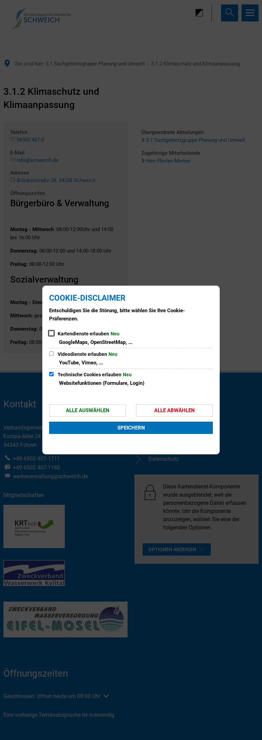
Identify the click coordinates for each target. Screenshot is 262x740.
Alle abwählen (174, 410)
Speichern (131, 428)
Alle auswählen (88, 410)
